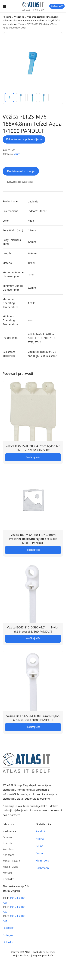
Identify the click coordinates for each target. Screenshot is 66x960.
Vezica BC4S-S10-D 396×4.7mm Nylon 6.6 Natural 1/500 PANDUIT (33, 629)
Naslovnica (9, 831)
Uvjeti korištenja (21, 955)
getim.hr (50, 951)
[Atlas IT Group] (33, 6)
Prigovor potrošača (43, 955)
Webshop (19, 16)
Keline (39, 846)
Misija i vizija (10, 866)
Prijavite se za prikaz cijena (24, 139)
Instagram (9, 935)
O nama (7, 837)
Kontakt (7, 872)
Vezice (13, 24)
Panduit (40, 831)
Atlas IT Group (11, 861)
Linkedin (8, 942)
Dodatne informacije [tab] (20, 171)
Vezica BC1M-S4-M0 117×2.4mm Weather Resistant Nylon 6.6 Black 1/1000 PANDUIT (33, 539)
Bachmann (42, 868)
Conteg (40, 853)
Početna (7, 16)
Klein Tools (42, 860)
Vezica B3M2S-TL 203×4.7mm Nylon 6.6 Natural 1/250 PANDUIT (33, 448)
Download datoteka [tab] (20, 182)
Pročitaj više (33, 457)
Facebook (8, 927)
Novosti (7, 843)
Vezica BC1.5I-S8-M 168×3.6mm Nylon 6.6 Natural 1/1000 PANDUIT (33, 718)
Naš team (8, 855)
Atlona (40, 838)
